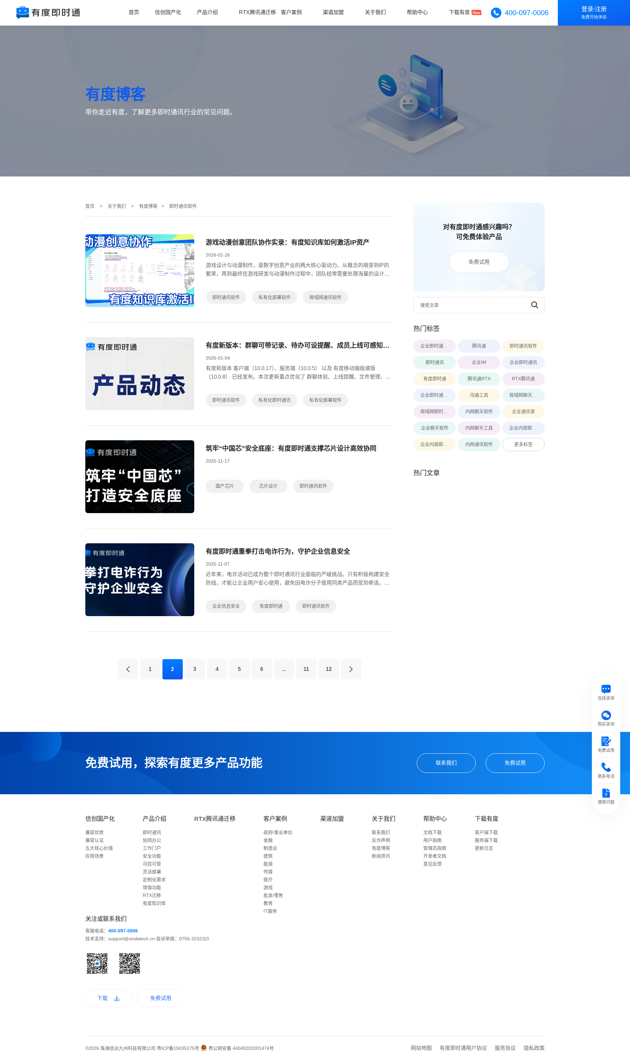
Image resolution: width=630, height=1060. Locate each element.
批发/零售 (273, 895)
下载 (102, 998)
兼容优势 (94, 832)
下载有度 (459, 12)
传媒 (268, 871)
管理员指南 (434, 848)
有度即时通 (271, 606)
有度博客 (148, 206)
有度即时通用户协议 (463, 1048)
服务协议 (505, 1048)
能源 (268, 863)
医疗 (268, 879)
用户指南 (432, 840)
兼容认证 (94, 840)
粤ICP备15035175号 (178, 1048)
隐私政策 (534, 1048)
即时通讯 (152, 832)
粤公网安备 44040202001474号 (240, 1048)
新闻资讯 (381, 856)
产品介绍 (207, 12)
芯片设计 (268, 485)
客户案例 (291, 12)
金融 (268, 840)
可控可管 (152, 863)
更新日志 (484, 848)
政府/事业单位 (277, 832)
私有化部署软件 (275, 297)
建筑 (268, 856)
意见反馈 (432, 863)
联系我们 (446, 763)
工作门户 (152, 848)
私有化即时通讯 (275, 400)
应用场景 (94, 856)
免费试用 (479, 262)
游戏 (268, 887)
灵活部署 (152, 871)
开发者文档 (434, 856)
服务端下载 (486, 840)
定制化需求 (154, 879)
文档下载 (432, 832)
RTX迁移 (152, 895)
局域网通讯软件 (325, 297)
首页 (134, 12)
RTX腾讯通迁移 (257, 12)
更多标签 (523, 444)
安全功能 (152, 856)
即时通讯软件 (226, 297)
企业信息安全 (226, 606)
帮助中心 (417, 12)
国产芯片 (225, 485)
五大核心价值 (99, 848)
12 (329, 669)
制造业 (270, 848)
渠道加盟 (333, 12)
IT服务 (270, 911)
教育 (268, 903)
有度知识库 (154, 903)
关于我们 (375, 12)
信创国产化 (168, 12)
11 (306, 669)
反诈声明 (381, 840)
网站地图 (421, 1048)
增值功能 (152, 887)
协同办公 (152, 840)
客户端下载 (486, 832)
